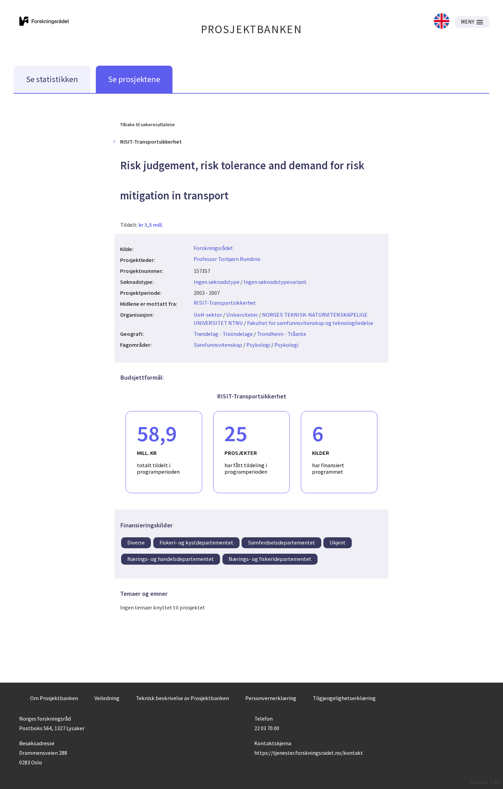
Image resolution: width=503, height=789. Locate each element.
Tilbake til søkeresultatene (147, 124)
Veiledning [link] (106, 698)
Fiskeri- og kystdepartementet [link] (196, 542)
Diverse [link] (136, 542)
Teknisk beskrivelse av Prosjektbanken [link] (182, 698)
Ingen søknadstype (217, 281)
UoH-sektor (208, 314)
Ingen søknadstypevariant (275, 281)
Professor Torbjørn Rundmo (227, 258)
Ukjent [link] (338, 542)
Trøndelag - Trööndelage (223, 333)
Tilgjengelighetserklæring (344, 698)
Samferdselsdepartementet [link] (281, 542)
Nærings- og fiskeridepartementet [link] (270, 558)
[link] (441, 21)
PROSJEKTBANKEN (251, 29)
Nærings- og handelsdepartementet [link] (170, 558)
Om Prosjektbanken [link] (54, 698)
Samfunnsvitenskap (218, 344)
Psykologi (258, 344)
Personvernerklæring (270, 698)
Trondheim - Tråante (281, 333)
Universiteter (242, 314)
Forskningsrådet (213, 248)
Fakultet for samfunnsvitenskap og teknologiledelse (310, 322)
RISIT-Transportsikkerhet (225, 302)
